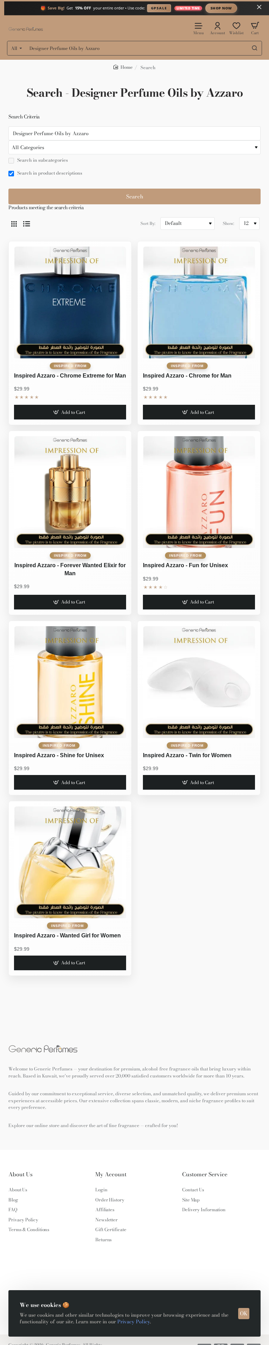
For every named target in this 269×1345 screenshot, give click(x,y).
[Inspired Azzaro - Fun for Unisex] (199, 492)
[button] (70, 412)
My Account (110, 1174)
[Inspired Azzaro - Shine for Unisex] (70, 682)
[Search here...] (255, 48)
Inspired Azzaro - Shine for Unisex (59, 755)
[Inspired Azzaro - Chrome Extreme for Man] (70, 302)
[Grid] (14, 223)
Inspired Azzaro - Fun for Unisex (185, 565)
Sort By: (147, 223)
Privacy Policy (133, 1321)
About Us (20, 1174)
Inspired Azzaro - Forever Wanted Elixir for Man (70, 569)
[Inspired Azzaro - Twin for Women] (199, 682)
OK (244, 1313)
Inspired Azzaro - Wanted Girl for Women (67, 935)
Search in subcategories (42, 160)
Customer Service (204, 1174)
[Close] (259, 7)
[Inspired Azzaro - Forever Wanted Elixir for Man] (70, 492)
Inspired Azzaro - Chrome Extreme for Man (70, 376)
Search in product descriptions (49, 173)
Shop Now (221, 8)
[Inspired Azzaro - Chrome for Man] (199, 302)
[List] (26, 223)
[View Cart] (255, 28)
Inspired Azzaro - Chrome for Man (187, 376)
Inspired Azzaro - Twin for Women (187, 755)
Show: (228, 223)
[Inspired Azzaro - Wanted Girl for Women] (70, 862)
